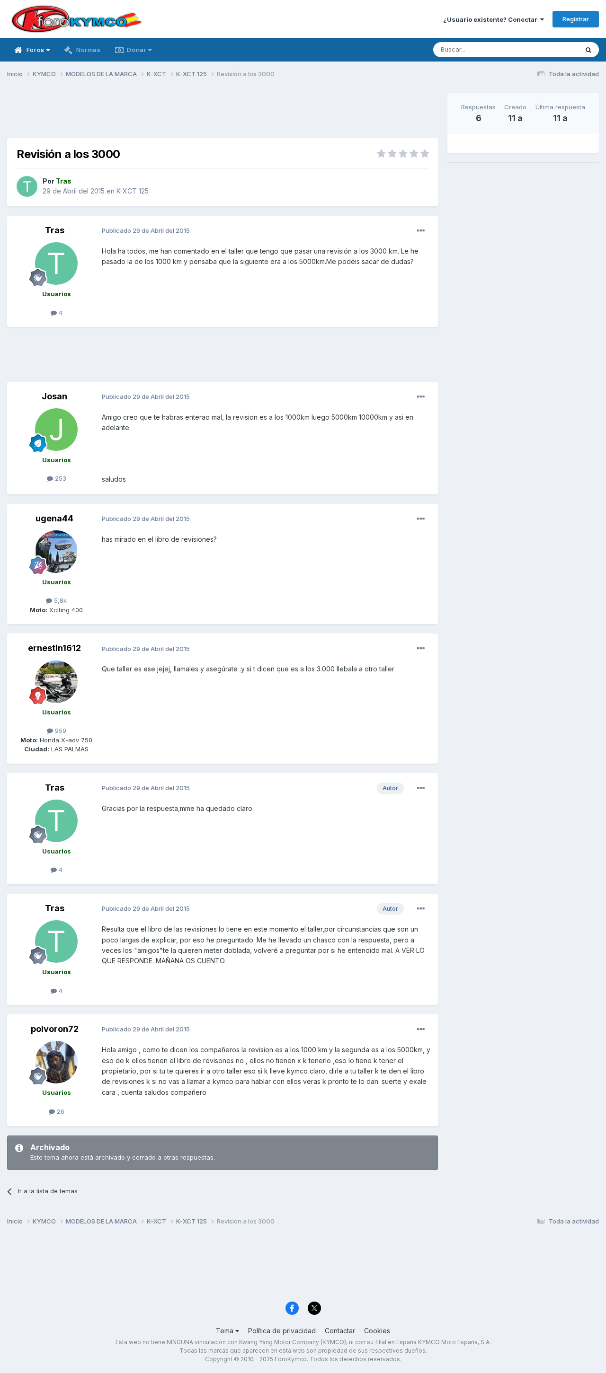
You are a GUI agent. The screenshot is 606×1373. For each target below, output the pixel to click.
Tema (225, 1331)
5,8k (59, 600)
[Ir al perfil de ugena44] (56, 551)
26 (59, 1111)
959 (59, 730)
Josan (54, 396)
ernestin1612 (54, 648)
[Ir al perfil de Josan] (56, 429)
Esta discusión (545, 49)
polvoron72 (55, 1029)
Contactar (340, 1331)
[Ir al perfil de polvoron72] (56, 1062)
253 (59, 478)
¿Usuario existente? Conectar (491, 19)
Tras (54, 230)
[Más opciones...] (420, 231)
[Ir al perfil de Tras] (27, 186)
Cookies (377, 1331)
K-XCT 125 (132, 191)
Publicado (146, 230)
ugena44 (54, 518)
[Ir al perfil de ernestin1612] (56, 681)
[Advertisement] (222, 114)
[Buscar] (588, 49)
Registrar (575, 19)
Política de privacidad (282, 1331)
